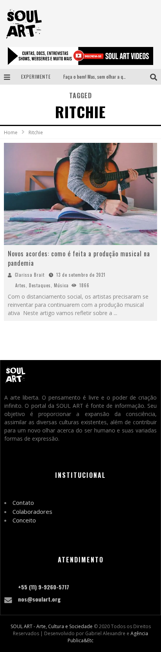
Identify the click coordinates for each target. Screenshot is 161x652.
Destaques (40, 285)
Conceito (24, 520)
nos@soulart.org (39, 599)
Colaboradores (32, 511)
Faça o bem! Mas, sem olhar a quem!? (99, 76)
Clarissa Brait (30, 275)
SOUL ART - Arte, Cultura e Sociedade (52, 626)
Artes (20, 285)
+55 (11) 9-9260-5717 (43, 587)
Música (61, 285)
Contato (23, 502)
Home (11, 132)
